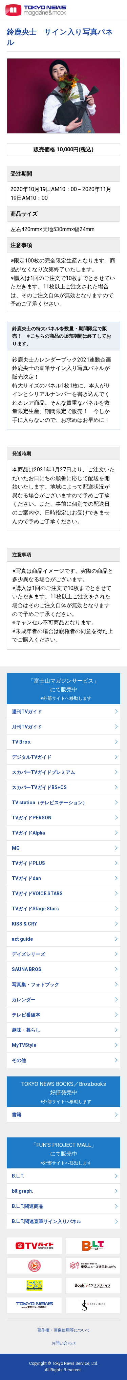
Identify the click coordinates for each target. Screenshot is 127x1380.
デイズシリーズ (28, 954)
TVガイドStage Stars (35, 908)
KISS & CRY (24, 924)
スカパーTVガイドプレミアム (43, 772)
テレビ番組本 (26, 1014)
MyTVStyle (24, 1045)
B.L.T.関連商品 (27, 1206)
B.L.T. (18, 1176)
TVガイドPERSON (31, 817)
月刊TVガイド (27, 726)
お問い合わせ (63, 1343)
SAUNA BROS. (28, 969)
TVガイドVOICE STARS (37, 893)
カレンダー (24, 999)
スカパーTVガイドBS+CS (39, 787)
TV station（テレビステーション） (49, 802)
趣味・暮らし (26, 1030)
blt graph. (22, 1191)
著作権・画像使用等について (63, 1330)
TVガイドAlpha (28, 833)
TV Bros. (21, 742)
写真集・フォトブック (35, 984)
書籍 (16, 1114)
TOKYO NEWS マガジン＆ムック (36, 10)
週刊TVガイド (27, 711)
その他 (19, 1060)
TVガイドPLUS (28, 863)
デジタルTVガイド (31, 757)
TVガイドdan (26, 878)
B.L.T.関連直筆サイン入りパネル (46, 1221)
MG (16, 848)
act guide (22, 939)
